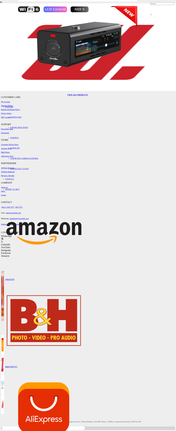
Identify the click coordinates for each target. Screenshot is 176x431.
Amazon (9, 279)
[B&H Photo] (43, 359)
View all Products (77, 95)
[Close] (151, 14)
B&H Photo (11, 367)
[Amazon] (43, 271)
